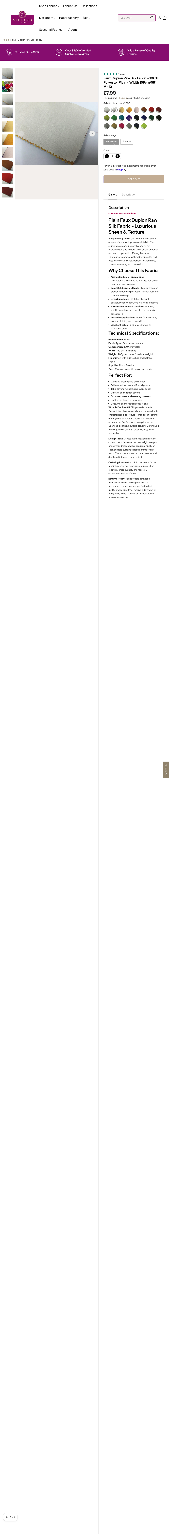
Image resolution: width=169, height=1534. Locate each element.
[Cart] (165, 18)
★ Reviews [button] (166, 770)
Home (5, 39)
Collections (89, 6)
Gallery (112, 194)
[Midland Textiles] (22, 17)
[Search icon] (152, 17)
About (73, 29)
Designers (46, 18)
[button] (4, 18)
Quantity (107, 150)
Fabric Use (70, 6)
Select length (110, 135)
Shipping (122, 97)
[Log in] (159, 18)
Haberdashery (69, 18)
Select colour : (116, 103)
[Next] (92, 133)
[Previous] (21, 133)
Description (129, 194)
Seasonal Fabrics (51, 29)
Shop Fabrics (48, 6)
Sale (86, 18)
